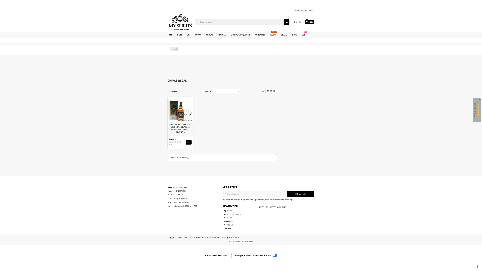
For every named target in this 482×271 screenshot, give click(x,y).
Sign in (297, 22)
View (262, 91)
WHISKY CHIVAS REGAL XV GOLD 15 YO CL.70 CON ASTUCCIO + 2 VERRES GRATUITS (180, 128)
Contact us (228, 225)
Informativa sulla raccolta (217, 255)
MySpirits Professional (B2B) (272, 207)
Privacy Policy (235, 241)
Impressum (228, 221)
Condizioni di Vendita (232, 214)
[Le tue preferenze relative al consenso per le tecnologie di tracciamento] (477, 266)
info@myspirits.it (180, 198)
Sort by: (208, 91)
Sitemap (227, 228)
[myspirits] (180, 22)
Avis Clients (475, 110)
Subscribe (302, 194)
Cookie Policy (248, 241)
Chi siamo (228, 218)
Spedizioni (228, 211)
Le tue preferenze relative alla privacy (252, 255)
